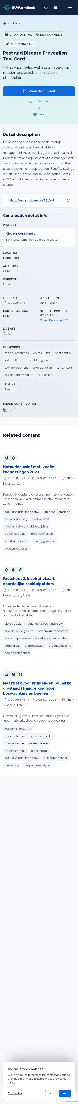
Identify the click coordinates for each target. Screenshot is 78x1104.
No (51, 1093)
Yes (64, 1093)
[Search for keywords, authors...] (46, 8)
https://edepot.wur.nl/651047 (31, 200)
